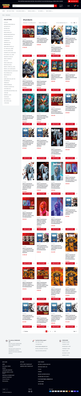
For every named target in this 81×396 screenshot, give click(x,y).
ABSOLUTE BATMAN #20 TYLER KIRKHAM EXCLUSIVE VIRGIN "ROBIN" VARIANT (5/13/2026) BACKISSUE (56, 49)
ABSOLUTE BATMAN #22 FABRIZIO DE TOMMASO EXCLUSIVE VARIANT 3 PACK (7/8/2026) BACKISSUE (28, 214)
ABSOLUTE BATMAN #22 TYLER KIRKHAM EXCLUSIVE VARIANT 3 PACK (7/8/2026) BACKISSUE (28, 250)
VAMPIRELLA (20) (7, 94)
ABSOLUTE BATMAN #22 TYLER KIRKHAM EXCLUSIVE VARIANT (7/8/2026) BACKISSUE (71, 212)
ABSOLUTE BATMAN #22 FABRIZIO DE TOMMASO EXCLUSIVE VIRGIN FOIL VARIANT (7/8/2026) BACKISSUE (42, 222)
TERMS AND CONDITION (7, 370)
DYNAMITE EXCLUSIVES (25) (10, 52)
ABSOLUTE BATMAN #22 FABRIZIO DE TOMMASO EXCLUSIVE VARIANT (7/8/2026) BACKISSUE (56, 186)
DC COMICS (40, 10)
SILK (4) (5, 76)
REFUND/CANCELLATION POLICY (7, 372)
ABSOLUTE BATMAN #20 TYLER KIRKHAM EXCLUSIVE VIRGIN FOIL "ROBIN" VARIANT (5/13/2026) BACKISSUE (28, 83)
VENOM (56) (6, 96)
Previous (26, 331)
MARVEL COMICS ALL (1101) (9, 66)
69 (55, 331)
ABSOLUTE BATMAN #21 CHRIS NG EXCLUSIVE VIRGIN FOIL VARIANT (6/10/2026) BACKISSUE (28, 117)
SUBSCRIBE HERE (74, 1)
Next (74, 331)
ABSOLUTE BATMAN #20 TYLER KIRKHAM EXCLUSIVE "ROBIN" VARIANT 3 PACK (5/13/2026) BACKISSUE (28, 43)
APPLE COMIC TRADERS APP (26, 364)
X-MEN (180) (6, 102)
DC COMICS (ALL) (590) (8, 48)
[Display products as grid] (74, 22)
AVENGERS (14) (7, 26)
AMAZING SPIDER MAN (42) (9, 24)
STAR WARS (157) (7, 88)
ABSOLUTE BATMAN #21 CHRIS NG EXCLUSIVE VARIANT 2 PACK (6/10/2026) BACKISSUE (56, 77)
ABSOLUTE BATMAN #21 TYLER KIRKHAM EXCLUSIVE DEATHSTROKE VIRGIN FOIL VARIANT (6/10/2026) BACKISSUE (28, 143)
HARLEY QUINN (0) (8, 58)
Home (3, 15)
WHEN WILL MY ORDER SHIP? (8, 375)
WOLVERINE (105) (7, 100)
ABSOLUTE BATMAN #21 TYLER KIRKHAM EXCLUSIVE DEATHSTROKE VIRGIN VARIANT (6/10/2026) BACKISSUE (42, 143)
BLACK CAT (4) (7, 30)
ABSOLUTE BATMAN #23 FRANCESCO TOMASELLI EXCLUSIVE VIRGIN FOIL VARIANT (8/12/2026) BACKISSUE (56, 292)
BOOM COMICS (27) (8, 32)
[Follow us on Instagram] (31, 391)
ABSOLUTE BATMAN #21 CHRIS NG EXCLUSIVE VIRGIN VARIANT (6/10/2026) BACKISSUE (42, 117)
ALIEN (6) (6, 22)
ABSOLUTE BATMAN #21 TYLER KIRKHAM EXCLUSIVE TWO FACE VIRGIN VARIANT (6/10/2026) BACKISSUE (42, 185)
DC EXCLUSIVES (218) (8, 50)
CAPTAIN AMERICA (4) (8, 36)
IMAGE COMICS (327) (8, 62)
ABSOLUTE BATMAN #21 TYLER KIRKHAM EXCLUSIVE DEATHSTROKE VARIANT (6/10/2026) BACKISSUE (71, 108)
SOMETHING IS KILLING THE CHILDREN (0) (9, 79)
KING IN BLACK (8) (7, 64)
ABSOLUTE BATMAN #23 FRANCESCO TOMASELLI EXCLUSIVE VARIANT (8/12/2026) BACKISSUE (70, 257)
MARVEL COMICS (31, 10)
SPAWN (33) (6, 82)
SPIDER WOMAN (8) (8, 84)
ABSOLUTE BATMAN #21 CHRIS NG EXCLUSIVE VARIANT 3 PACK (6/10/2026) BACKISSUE (71, 77)
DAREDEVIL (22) (7, 42)
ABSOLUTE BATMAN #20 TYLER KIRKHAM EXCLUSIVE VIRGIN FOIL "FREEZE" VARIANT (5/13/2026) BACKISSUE (71, 41)
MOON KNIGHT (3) (7, 74)
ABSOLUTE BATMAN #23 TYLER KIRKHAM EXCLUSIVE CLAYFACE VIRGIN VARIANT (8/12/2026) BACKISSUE (71, 317)
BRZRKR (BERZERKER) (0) (9, 34)
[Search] (55, 6)
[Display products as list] (76, 22)
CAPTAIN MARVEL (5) (8, 38)
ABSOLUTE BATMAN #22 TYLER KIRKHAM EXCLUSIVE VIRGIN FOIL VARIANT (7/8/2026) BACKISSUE (42, 247)
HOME (3, 10)
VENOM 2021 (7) (7, 98)
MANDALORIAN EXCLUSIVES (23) (11, 70)
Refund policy (5, 381)
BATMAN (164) (7, 28)
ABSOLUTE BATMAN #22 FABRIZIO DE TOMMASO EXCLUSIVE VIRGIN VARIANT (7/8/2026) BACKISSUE (56, 221)
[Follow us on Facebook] (29, 391)
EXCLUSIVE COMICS (20, 10)
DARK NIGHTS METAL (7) (9, 46)
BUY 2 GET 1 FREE (10, 10)
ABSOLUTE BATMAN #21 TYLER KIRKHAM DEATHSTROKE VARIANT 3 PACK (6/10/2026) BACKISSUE (57, 111)
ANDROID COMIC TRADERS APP (26, 366)
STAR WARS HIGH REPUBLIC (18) (10, 90)
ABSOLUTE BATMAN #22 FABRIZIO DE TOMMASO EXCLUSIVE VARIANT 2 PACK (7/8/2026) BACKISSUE (71, 179)
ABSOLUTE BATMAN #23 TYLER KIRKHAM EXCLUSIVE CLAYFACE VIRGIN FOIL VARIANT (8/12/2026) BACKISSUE (56, 318)
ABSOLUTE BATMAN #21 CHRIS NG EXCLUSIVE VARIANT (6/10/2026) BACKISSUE (41, 83)
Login (68, 5)
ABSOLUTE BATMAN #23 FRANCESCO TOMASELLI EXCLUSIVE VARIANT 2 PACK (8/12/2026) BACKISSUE (28, 284)
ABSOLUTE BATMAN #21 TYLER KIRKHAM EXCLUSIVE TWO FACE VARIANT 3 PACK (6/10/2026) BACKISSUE (71, 145)
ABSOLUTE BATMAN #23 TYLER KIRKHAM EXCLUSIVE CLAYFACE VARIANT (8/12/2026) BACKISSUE (28, 317)
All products (8, 15)
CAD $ (4, 389)
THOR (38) (6, 92)
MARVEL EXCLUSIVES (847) (9, 68)
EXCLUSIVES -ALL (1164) (9, 54)
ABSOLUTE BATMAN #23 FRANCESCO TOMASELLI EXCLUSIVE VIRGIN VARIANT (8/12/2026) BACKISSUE (71, 291)
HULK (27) (6, 60)
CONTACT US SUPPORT (7, 377)
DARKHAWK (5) (7, 44)
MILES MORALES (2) (8, 72)
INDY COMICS (49, 10)
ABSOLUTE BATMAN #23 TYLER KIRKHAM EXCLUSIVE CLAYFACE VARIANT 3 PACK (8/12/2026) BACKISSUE (42, 320)
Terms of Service (5, 379)
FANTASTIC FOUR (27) (8, 56)
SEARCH (4, 368)
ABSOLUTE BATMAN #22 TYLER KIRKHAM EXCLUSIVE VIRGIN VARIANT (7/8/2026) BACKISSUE (56, 247)
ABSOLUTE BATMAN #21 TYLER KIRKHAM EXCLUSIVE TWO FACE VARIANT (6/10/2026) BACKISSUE (56, 151)
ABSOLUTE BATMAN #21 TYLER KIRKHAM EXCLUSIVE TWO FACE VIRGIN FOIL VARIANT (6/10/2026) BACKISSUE (28, 186)
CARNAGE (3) (6, 40)
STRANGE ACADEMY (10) (9, 86)
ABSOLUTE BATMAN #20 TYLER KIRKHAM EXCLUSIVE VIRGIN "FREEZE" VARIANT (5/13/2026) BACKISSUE (42, 40)
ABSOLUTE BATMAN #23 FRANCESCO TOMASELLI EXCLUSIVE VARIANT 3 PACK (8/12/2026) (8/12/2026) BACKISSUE (42, 285)
